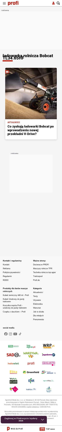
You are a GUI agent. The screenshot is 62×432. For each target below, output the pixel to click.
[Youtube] (15, 334)
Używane (37, 300)
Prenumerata (38, 319)
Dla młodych (38, 316)
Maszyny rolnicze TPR (42, 268)
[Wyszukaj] (58, 3)
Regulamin (7, 276)
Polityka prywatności (11, 272)
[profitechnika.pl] (15, 3)
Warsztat (37, 308)
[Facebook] (6, 334)
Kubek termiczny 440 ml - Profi (16, 295)
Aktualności (38, 292)
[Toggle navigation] (4, 3)
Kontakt (6, 265)
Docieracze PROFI (41, 265)
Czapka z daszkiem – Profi (14, 312)
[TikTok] (20, 333)
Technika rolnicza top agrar (44, 272)
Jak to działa (38, 312)
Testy (35, 296)
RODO (5, 280)
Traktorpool (38, 276)
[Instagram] (10, 334)
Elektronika (38, 304)
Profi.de (36, 280)
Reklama (6, 268)
